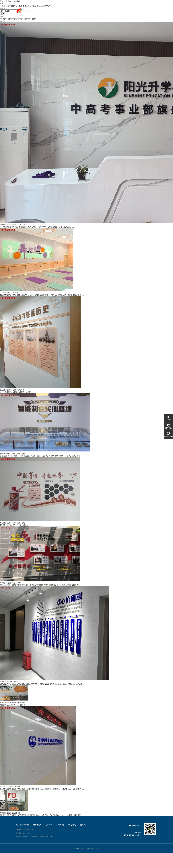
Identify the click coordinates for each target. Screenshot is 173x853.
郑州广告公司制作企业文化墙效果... (13, 702)
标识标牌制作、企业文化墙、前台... (13, 453)
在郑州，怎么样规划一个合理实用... (13, 224)
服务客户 (83, 824)
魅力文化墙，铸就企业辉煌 (10, 786)
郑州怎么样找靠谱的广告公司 (10, 582)
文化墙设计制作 (10, 1)
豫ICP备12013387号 (93, 848)
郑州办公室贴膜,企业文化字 (10, 813)
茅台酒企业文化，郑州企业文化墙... (13, 522)
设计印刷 (60, 824)
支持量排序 (32, 19)
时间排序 (3, 19)
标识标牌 (37, 824)
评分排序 (24, 19)
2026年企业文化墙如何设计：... (11, 681)
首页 (1, 1)
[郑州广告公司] (26, 10)
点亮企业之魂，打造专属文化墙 (11, 292)
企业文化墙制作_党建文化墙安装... (12, 390)
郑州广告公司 (82, 848)
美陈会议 (48, 824)
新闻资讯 (72, 824)
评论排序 (17, 19)
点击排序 (10, 19)
